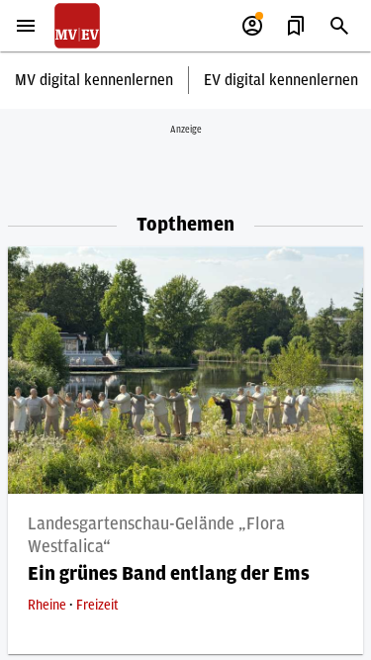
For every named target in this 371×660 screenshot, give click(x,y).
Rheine (48, 606)
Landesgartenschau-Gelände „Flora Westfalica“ (156, 536)
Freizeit (97, 606)
